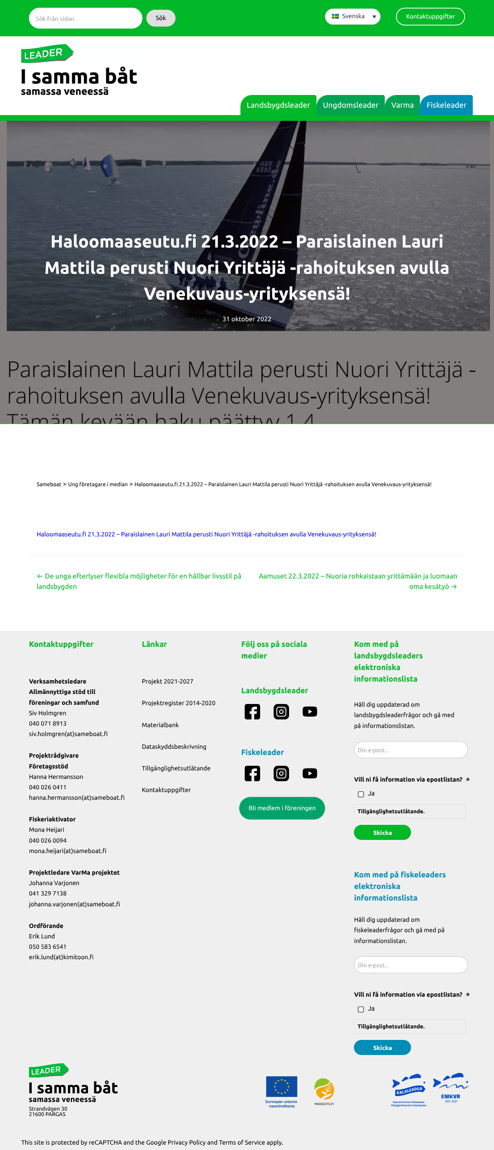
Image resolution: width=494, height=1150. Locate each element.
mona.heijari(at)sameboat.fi (68, 851)
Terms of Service (242, 1142)
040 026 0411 (48, 787)
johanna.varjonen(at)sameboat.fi (74, 904)
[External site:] (253, 711)
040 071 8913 (48, 723)
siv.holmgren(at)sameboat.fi (68, 734)
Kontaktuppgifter (166, 790)
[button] (161, 18)
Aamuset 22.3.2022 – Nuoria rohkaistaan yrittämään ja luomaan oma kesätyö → (358, 581)
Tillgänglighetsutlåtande (176, 768)
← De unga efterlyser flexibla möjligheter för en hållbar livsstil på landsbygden (139, 581)
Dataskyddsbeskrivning (174, 746)
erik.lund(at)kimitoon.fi (61, 957)
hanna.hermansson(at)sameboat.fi (77, 797)
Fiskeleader (446, 104)
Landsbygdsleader (278, 104)
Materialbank (160, 725)
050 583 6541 (48, 946)
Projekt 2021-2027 (168, 681)
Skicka (382, 832)
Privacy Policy (187, 1142)
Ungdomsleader (351, 104)
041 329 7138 (48, 893)
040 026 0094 (48, 840)
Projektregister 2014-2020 (179, 703)
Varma (402, 104)
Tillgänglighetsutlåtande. (391, 811)
